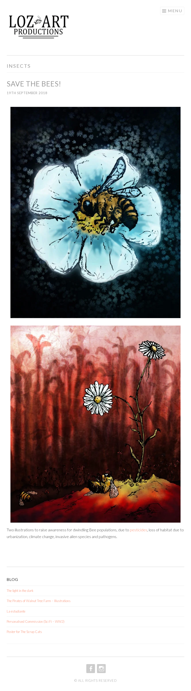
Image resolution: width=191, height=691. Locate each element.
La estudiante (16, 611)
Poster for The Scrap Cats (24, 632)
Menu (175, 10)
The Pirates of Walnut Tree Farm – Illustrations (39, 601)
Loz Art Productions (53, 29)
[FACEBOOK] (90, 668)
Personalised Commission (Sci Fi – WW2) (35, 621)
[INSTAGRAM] (101, 668)
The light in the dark (20, 591)
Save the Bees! (34, 83)
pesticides (138, 529)
